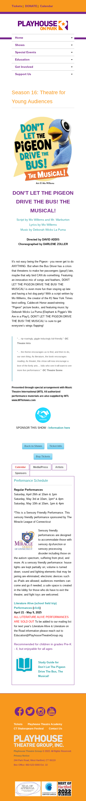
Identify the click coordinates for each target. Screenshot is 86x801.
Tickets (17, 6)
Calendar (46, 6)
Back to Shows (33, 446)
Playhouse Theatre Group (28, 751)
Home (19, 37)
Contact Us (55, 728)
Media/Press (40, 467)
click (37, 607)
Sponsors (21, 473)
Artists (59, 467)
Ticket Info (55, 446)
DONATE (31, 6)
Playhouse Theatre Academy (45, 724)
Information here (59, 427)
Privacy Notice (21, 755)
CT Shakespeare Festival (29, 728)
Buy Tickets (43, 456)
